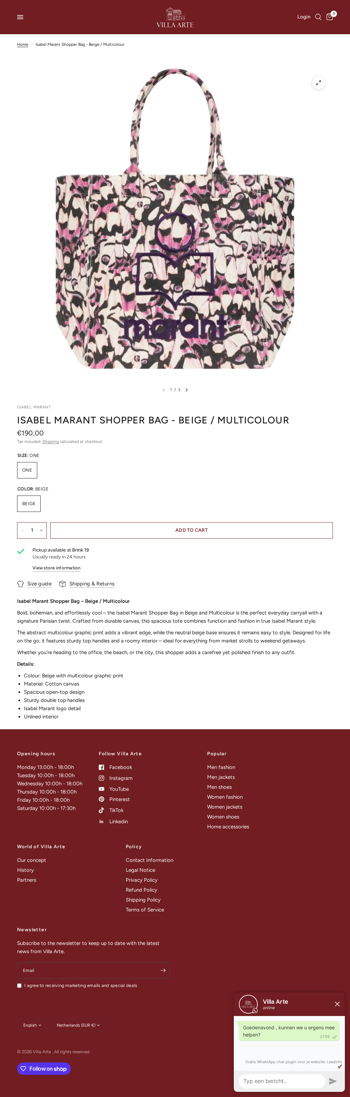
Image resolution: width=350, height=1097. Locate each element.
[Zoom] (318, 82)
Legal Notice (140, 870)
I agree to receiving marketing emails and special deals (80, 985)
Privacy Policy (142, 880)
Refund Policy (141, 890)
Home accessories (228, 827)
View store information (56, 567)
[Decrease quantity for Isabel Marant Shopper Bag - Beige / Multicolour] (22, 530)
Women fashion (225, 797)
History (25, 870)
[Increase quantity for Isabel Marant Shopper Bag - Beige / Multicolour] (41, 530)
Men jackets (221, 777)
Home (22, 44)
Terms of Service (145, 910)
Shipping (50, 441)
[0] (328, 17)
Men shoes (219, 787)
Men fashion (221, 767)
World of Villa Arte (41, 846)
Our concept (31, 860)
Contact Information (149, 860)
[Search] (318, 17)
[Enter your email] (163, 970)
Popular (217, 753)
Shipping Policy (143, 900)
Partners (26, 880)
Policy (134, 846)
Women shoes (223, 817)
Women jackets (224, 807)
